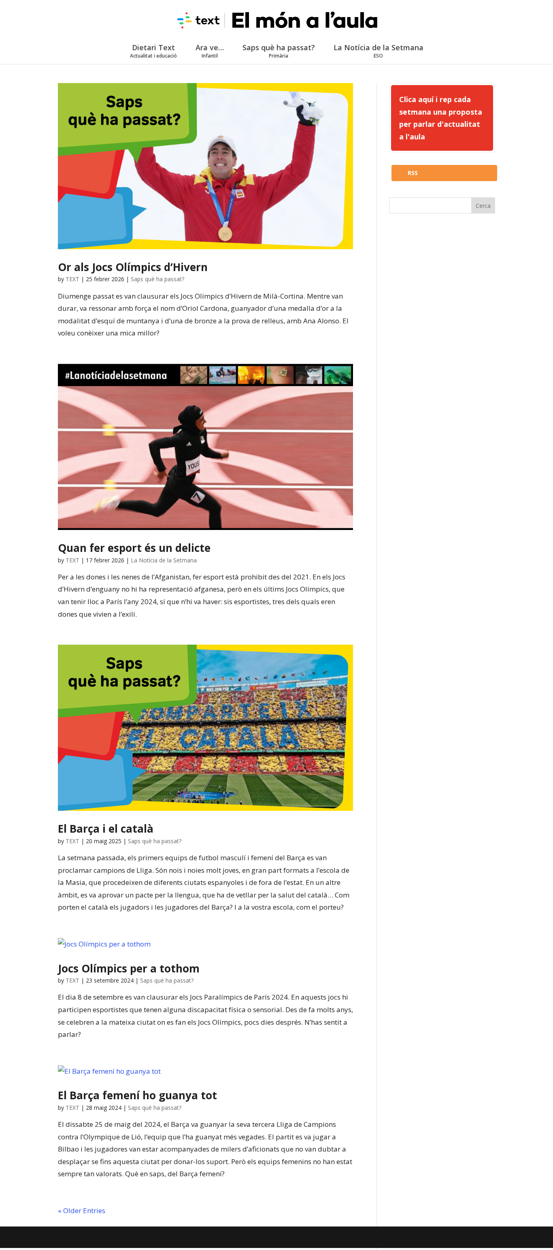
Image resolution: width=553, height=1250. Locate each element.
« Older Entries (81, 1210)
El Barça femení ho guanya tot (137, 1095)
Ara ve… (210, 51)
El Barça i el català (105, 828)
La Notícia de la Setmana (378, 51)
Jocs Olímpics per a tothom (129, 968)
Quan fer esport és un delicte (134, 548)
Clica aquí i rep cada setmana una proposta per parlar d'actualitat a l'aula (440, 117)
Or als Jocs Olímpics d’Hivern (133, 267)
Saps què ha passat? (278, 51)
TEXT (72, 279)
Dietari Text (153, 51)
